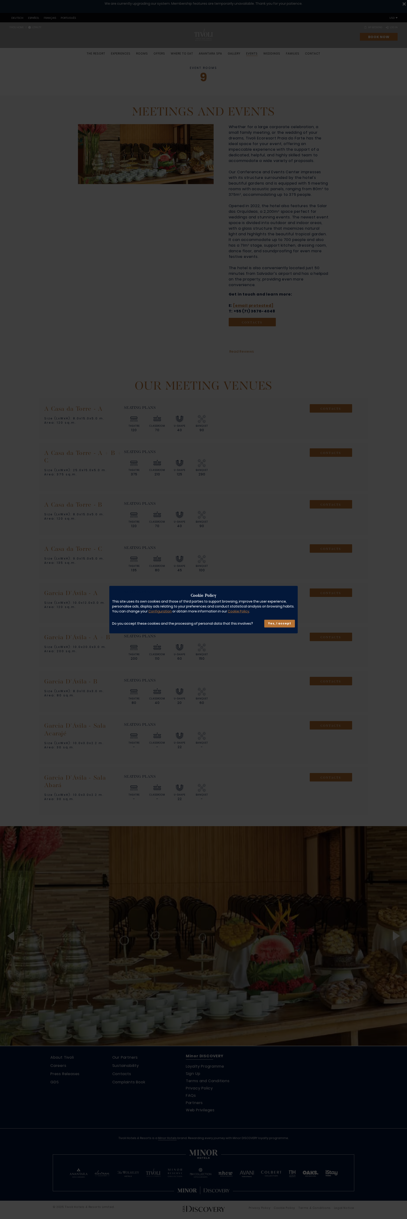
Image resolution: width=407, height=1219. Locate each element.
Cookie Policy (238, 611)
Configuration (160, 611)
